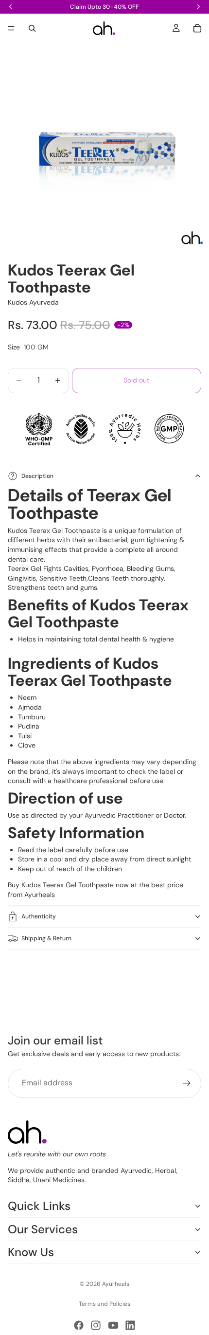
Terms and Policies (104, 1304)
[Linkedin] (130, 1325)
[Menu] (11, 28)
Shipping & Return (46, 938)
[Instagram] (96, 1325)
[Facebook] (79, 1325)
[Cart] (197, 28)
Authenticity (38, 916)
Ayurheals (39, 894)
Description (37, 476)
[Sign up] (186, 1083)
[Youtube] (113, 1325)
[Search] (32, 28)
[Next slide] (190, 975)
